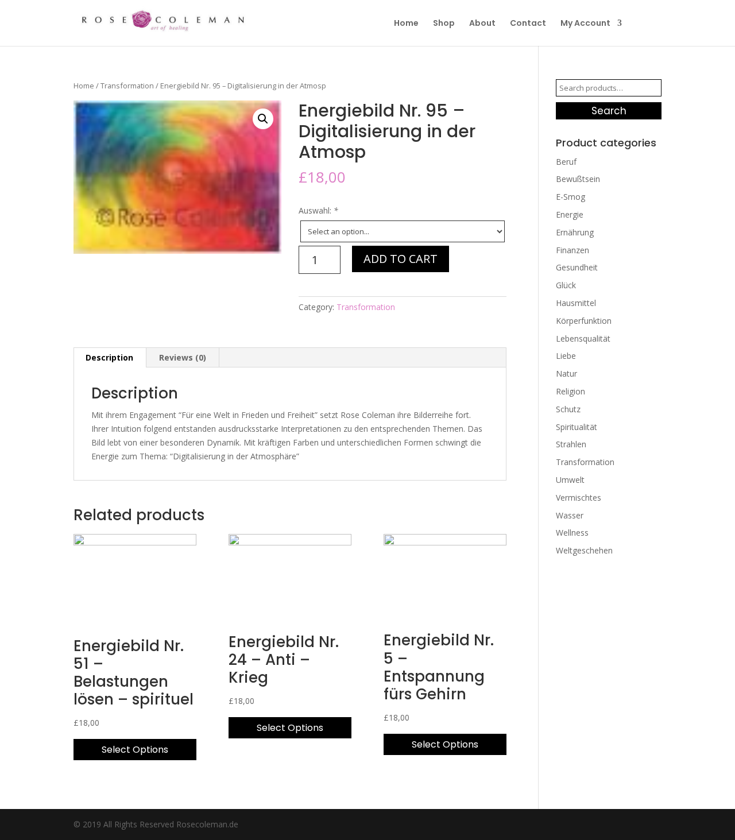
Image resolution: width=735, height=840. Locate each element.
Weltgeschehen (584, 550)
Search (608, 111)
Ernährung (575, 232)
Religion (570, 391)
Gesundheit (577, 267)
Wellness (572, 532)
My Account (585, 24)
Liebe (566, 355)
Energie (569, 214)
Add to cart (400, 258)
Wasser (569, 515)
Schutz (568, 409)
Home (406, 24)
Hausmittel (576, 302)
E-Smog (570, 196)
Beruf (566, 161)
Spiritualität (576, 426)
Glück (566, 285)
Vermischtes (578, 497)
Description (109, 357)
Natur (566, 373)
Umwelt (570, 479)
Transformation (127, 85)
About (482, 24)
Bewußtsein (578, 178)
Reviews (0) (182, 357)
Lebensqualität (583, 338)
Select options (135, 749)
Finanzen (572, 250)
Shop (444, 24)
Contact (528, 24)
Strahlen (571, 444)
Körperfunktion (584, 320)
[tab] (109, 357)
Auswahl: (318, 210)
